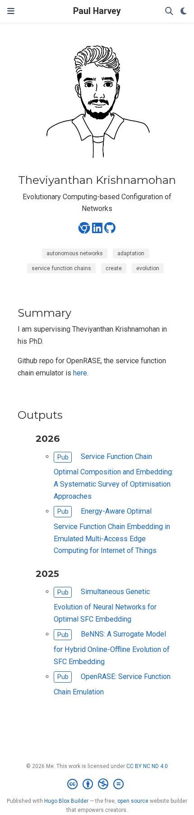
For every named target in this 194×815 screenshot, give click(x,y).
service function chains (61, 268)
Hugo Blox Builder (66, 801)
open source (132, 801)
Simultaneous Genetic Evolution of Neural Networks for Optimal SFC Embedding (105, 605)
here (80, 373)
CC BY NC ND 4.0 (147, 766)
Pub (63, 457)
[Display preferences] (183, 11)
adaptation (130, 253)
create (114, 268)
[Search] (169, 11)
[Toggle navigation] (10, 11)
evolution (147, 268)
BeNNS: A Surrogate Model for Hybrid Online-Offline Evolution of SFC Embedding (112, 648)
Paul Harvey (97, 11)
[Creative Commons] (97, 784)
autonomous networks (74, 253)
